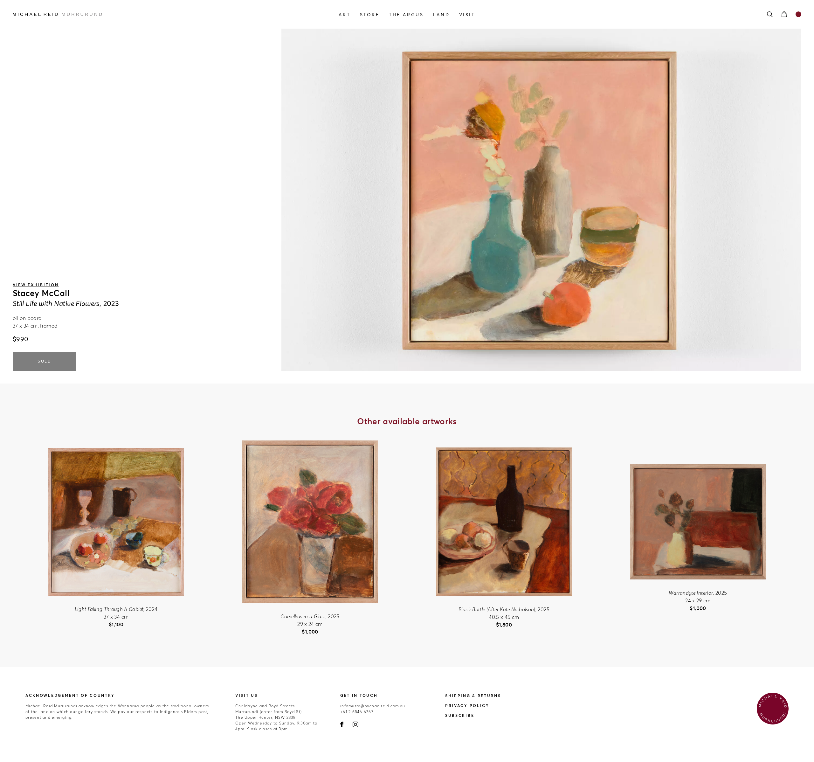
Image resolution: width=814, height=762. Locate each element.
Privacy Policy (467, 705)
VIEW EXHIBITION (36, 284)
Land (441, 14)
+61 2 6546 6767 (357, 711)
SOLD (45, 361)
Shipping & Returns (473, 695)
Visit (467, 14)
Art (344, 14)
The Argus (406, 14)
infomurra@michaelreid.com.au (372, 705)
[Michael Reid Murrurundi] (131, 14)
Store (370, 14)
